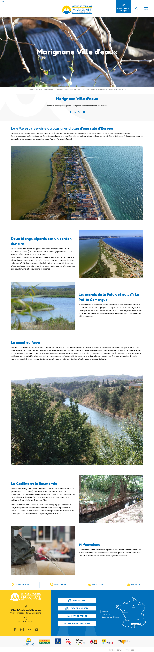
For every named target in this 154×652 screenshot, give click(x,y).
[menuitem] (2, 1)
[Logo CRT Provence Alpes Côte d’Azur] (124, 642)
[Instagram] (22, 631)
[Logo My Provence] (107, 641)
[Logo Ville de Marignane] (28, 642)
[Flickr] (29, 631)
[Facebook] (14, 631)
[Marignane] (25, 597)
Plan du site (129, 650)
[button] (136, 8)
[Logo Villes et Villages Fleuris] (44, 641)
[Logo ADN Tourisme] (93, 641)
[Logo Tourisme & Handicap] (58, 641)
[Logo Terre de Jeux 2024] (68, 642)
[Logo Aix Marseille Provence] (80, 642)
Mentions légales (115, 650)
